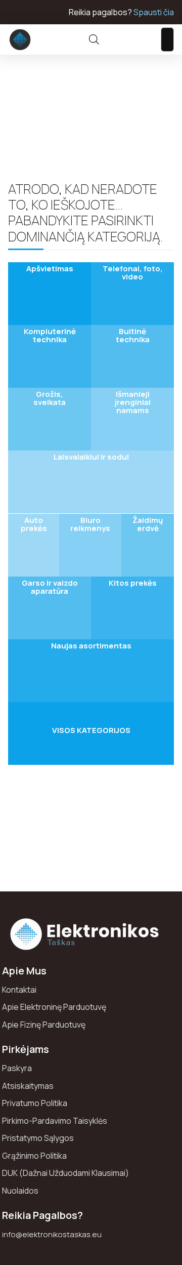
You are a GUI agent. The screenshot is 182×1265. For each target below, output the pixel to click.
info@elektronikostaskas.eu (52, 1234)
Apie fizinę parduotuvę (43, 1024)
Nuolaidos (20, 1190)
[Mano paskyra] (124, 39)
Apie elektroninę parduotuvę (54, 1006)
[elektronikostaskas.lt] (20, 39)
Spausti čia (153, 12)
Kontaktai (19, 989)
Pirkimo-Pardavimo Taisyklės (54, 1120)
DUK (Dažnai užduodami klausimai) (65, 1172)
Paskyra (17, 1068)
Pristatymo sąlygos (38, 1138)
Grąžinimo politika (34, 1155)
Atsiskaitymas (28, 1085)
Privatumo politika (34, 1103)
